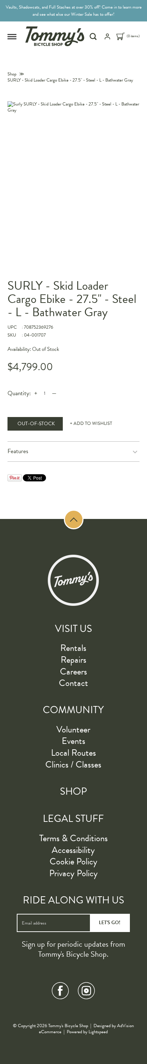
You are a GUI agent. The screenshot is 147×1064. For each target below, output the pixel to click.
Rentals (73, 647)
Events (73, 740)
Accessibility (73, 850)
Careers (73, 671)
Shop (11, 74)
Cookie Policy (73, 861)
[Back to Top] (73, 519)
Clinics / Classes (73, 764)
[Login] (107, 38)
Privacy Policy (73, 873)
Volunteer (73, 729)
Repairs (73, 659)
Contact (73, 683)
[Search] (94, 36)
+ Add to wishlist (91, 424)
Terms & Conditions (73, 838)
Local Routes (73, 752)
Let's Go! (109, 922)
